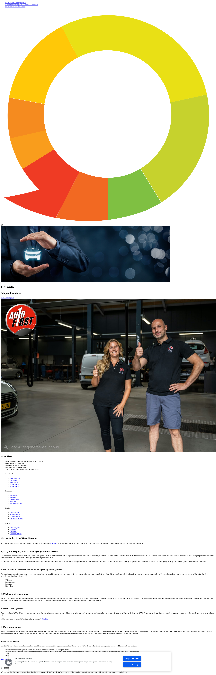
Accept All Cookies (132, 659)
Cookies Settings (132, 665)
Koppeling (13, 501)
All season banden (16, 519)
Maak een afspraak (7, 298)
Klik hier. (45, 619)
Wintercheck (14, 486)
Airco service (14, 482)
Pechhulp (13, 532)
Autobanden (14, 512)
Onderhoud (14, 480)
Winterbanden (15, 517)
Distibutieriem (15, 499)
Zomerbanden (15, 515)
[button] (8, 662)
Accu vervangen (16, 503)
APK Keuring (15, 478)
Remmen (13, 497)
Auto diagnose (15, 528)
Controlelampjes (15, 534)
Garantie (13, 530)
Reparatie (13, 495)
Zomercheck (14, 484)
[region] (90, 661)
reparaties (53, 543)
